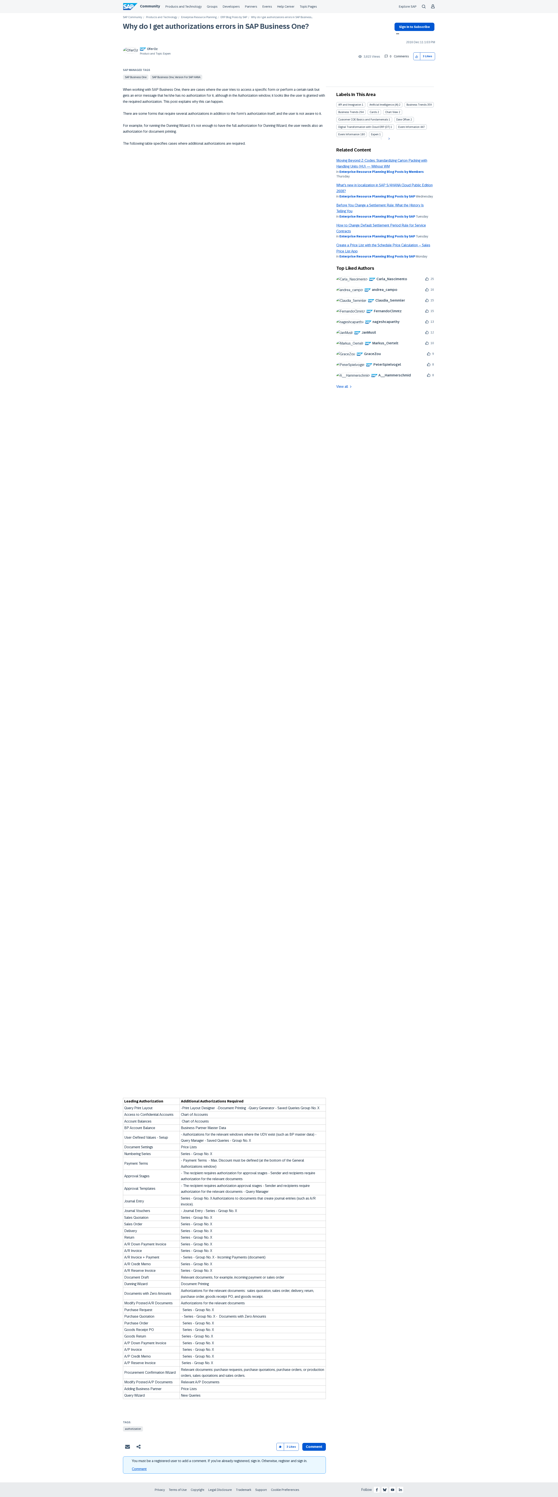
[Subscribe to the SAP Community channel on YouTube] (392, 1490)
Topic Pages (308, 6)
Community (150, 6)
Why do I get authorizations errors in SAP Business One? (216, 26)
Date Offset (403, 119)
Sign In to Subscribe (414, 27)
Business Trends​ (348, 112)
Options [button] (397, 34)
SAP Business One (135, 77)
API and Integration (349, 104)
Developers (231, 6)
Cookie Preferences (285, 1490)
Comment (139, 1469)
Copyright (197, 1490)
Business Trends (417, 104)
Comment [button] (314, 1447)
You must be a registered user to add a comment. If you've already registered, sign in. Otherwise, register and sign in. (219, 1461)
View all (342, 386)
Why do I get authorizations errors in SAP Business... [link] (282, 17)
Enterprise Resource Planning (199, 17)
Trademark (243, 1490)
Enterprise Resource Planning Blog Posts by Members (381, 171)
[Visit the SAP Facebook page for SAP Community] (377, 1490)
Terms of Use (178, 1490)
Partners (251, 6)
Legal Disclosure (220, 1490)
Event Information (409, 127)
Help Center (285, 6)
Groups (212, 6)
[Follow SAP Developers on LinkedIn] (400, 1490)
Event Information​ (349, 134)
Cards (373, 112)
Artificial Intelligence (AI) (383, 104)
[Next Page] (388, 139)
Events (267, 6)
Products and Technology (183, 6)
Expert (375, 134)
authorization (133, 1428)
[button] (416, 56)
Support (261, 1490)
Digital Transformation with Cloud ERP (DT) (364, 127)
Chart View (391, 112)
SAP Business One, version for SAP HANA (176, 77)
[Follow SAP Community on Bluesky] (384, 1490)
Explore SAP (408, 6)
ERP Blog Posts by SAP (234, 17)
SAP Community (132, 17)
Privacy (160, 1490)
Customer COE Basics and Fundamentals (363, 119)
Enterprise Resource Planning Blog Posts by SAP (377, 196)
